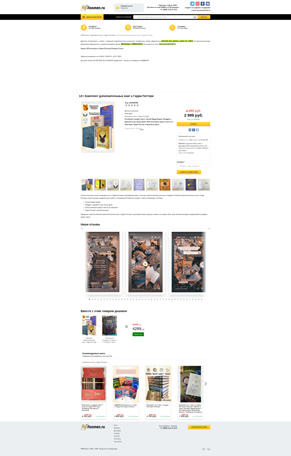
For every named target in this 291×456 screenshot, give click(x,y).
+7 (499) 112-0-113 (168, 9)
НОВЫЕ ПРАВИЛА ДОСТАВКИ (109, 56)
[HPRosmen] (96, 8)
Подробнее (190, 153)
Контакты (117, 439)
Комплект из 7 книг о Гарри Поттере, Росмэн (158, 406)
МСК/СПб (182, 143)
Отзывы (117, 433)
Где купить (118, 441)
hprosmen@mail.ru (167, 44)
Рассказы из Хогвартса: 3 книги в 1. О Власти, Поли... (109, 340)
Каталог (117, 436)
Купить (193, 124)
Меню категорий (94, 17)
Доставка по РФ (184, 146)
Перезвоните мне (199, 427)
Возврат (117, 428)
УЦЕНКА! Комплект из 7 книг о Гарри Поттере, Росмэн (125, 406)
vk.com (208, 449)
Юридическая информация (108, 449)
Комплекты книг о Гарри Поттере (102, 35)
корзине (129, 6)
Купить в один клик (189, 172)
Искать (205, 17)
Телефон (181, 162)
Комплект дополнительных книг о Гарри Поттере (89, 340)
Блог (115, 425)
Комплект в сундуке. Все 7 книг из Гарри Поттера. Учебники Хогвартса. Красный (92, 407)
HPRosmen (85, 35)
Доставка (117, 430)
